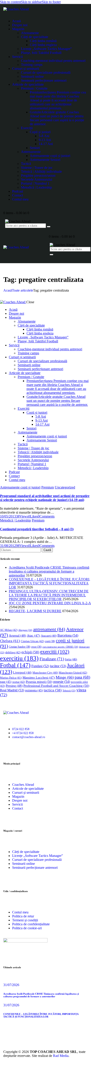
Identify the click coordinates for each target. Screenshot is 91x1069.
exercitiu (19, 658)
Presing (14, 685)
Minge (65, 677)
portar (18, 681)
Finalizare (52, 659)
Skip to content (10, 2)
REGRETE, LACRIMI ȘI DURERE (35, 611)
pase (5, 681)
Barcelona (67, 635)
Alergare (25, 630)
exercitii (54, 651)
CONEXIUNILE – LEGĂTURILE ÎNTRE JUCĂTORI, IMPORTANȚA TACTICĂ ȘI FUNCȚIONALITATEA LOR (49, 583)
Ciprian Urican (32, 641)
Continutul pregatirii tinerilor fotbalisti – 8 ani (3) (37, 529)
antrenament (49, 629)
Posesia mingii (39, 681)
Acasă (7, 290)
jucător (58, 666)
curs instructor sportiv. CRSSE (60, 646)
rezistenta (34, 690)
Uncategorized (65, 487)
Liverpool (22, 672)
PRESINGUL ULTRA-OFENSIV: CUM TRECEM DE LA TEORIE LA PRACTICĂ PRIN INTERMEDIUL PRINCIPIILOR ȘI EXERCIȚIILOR (49, 595)
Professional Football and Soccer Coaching (56, 685)
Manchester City (45, 672)
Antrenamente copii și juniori (20, 487)
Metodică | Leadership (15, 520)
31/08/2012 (8, 545)
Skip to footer (51, 2)
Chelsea (10, 641)
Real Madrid (12, 690)
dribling (13, 652)
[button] (33, 516)
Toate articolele (22, 290)
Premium (47, 487)
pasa (82, 677)
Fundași (40, 666)
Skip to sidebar (31, 2)
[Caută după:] (21, 550)
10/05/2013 (8, 516)
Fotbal (15, 665)
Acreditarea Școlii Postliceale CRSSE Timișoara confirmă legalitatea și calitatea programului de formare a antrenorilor (49, 571)
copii (50, 641)
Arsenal (17, 635)
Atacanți (49, 635)
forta (71, 659)
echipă (30, 652)
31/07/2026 (11, 985)
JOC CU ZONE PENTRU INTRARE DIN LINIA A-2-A (50, 603)
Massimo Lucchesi (39, 677)
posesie (61, 681)
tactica (53, 690)
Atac (33, 635)
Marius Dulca (11, 677)
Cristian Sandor (19, 646)
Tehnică (69, 690)
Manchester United (73, 672)
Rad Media (60, 1056)
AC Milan (8, 630)
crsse (36, 646)
